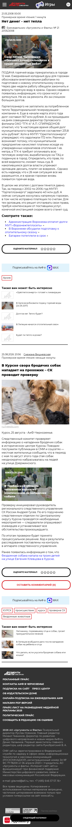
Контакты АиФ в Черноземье (23, 684)
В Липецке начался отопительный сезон (37, 324)
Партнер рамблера (49, 811)
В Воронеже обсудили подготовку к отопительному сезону (32, 230)
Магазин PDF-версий (17, 702)
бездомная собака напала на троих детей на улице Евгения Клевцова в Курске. (31, 557)
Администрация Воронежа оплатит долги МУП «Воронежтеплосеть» (36, 223)
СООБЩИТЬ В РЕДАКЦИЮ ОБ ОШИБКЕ (28, 720)
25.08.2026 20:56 (11, 354)
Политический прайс (18, 715)
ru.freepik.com (10, 426)
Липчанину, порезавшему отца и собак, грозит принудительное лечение (40, 632)
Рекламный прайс (16, 679)
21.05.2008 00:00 (11, 13)
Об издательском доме (20, 693)
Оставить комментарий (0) (36, 584)
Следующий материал (34, 818)
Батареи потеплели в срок (27, 235)
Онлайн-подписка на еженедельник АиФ (33, 698)
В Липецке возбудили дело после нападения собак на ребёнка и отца (39, 643)
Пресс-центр (41, 688)
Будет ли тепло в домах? (29, 335)
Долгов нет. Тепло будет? (29, 313)
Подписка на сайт (16, 688)
